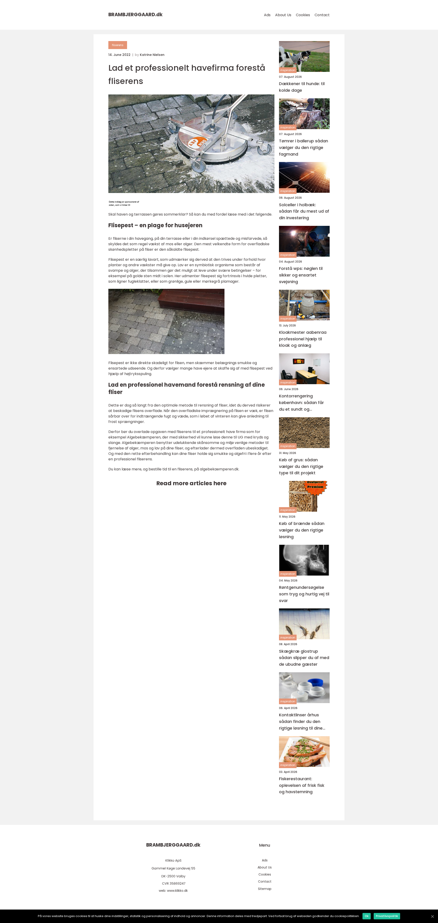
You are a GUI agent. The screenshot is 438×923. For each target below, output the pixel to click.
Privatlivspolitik (387, 916)
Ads (267, 15)
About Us (283, 15)
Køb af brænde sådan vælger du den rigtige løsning (301, 530)
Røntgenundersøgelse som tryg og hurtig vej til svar (304, 593)
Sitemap (264, 888)
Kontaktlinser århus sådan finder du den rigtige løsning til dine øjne (301, 721)
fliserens (117, 45)
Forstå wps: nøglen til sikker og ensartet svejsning (301, 275)
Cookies (303, 15)
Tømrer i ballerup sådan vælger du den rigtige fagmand (303, 147)
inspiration (287, 70)
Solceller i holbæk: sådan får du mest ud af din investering (304, 211)
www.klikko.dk (177, 890)
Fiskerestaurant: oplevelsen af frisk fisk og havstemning (301, 785)
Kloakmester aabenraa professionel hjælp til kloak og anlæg (302, 338)
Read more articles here (191, 483)
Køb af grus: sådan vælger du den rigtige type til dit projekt (301, 466)
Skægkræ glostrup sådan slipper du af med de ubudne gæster (304, 657)
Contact (322, 15)
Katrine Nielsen (152, 54)
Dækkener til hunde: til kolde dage (302, 87)
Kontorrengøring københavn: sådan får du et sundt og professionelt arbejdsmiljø (301, 402)
